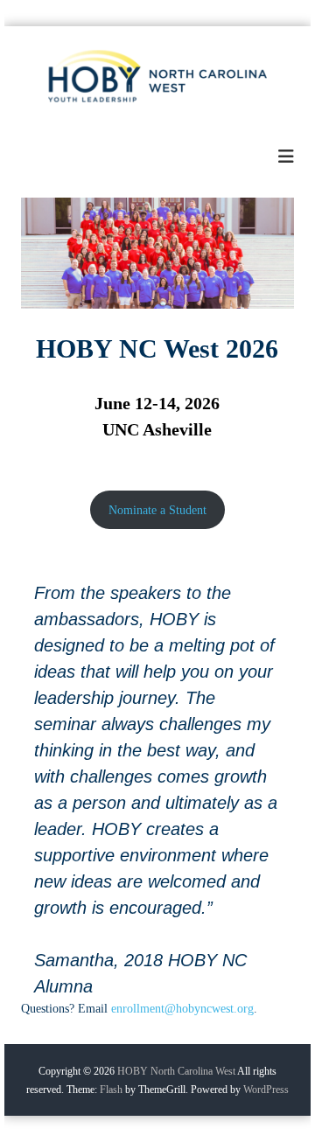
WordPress (266, 1089)
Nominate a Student (157, 510)
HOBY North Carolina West (176, 1071)
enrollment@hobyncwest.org (182, 1008)
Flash (111, 1089)
